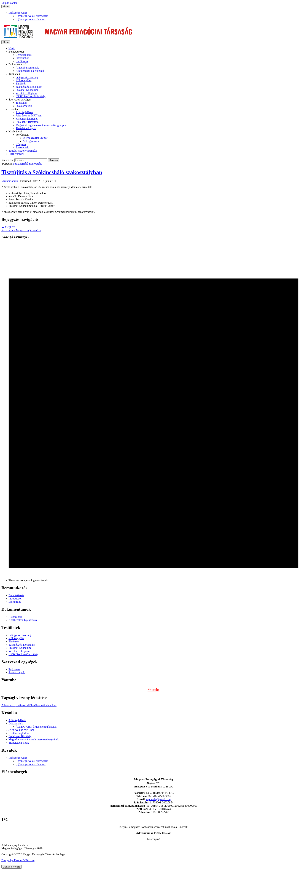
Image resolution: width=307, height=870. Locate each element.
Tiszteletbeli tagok (26, 128)
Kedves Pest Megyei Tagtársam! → (21, 230)
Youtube (154, 690)
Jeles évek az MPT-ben (29, 115)
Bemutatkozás (23, 54)
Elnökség (21, 83)
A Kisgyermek (31, 141)
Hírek (12, 48)
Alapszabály (15, 616)
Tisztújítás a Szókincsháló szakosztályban (51, 172)
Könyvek (21, 144)
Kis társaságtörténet (26, 118)
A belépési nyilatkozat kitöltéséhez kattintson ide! (28, 705)
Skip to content (9, 2)
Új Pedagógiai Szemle (35, 137)
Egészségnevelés (18, 12)
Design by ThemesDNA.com (17, 860)
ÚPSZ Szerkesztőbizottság (30, 96)
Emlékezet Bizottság (27, 121)
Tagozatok (21, 102)
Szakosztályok (24, 105)
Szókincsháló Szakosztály (27, 163)
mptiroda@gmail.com (158, 799)
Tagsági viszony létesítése (23, 150)
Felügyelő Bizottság (27, 77)
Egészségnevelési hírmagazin (32, 15)
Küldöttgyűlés (23, 80)
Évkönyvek (22, 147)
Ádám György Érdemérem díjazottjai (36, 726)
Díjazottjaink (16, 723)
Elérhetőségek (16, 153)
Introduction (22, 57)
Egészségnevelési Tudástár (30, 19)
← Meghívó (8, 226)
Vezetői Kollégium (26, 93)
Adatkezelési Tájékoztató (30, 70)
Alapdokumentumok (27, 67)
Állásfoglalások (24, 112)
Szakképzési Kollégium (29, 86)
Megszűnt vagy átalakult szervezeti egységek (41, 125)
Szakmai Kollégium (27, 89)
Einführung (22, 61)
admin (10, 180)
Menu (6, 6)
